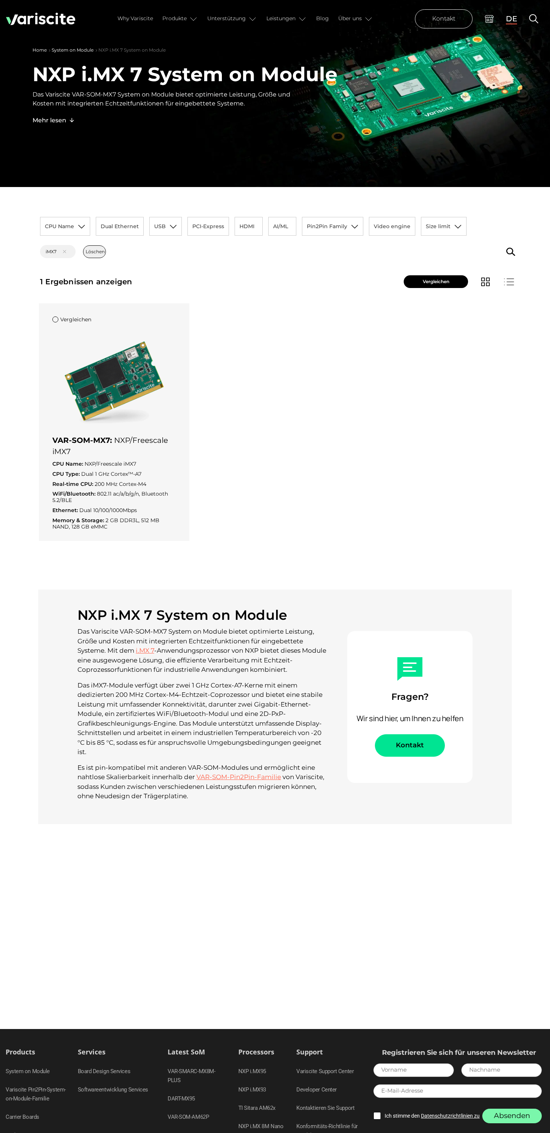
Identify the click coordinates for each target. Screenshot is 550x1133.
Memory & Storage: (79, 520)
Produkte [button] (174, 18)
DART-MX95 (181, 1098)
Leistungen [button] (281, 18)
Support (309, 1052)
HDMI (246, 226)
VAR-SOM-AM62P (188, 1117)
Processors (256, 1052)
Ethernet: (65, 510)
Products (20, 1052)
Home (40, 50)
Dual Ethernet (120, 226)
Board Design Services (104, 1071)
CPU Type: (66, 474)
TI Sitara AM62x (256, 1108)
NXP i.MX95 (252, 1071)
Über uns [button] (350, 18)
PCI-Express (208, 226)
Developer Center (316, 1089)
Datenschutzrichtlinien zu (450, 1116)
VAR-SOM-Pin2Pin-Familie (238, 777)
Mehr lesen (49, 120)
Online (489, 19)
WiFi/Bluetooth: (74, 494)
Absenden (512, 1115)
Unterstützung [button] (226, 18)
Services (92, 1052)
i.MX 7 (145, 650)
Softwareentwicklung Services (113, 1089)
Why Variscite (135, 18)
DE (511, 18)
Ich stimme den (432, 1116)
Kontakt (443, 18)
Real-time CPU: (73, 484)
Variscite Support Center (325, 1071)
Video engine (392, 226)
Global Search (533, 19)
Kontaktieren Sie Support (325, 1108)
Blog (322, 18)
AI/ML (280, 226)
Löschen (95, 251)
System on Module (73, 50)
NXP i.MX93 (252, 1089)
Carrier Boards (22, 1117)
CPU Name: (68, 464)
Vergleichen (436, 281)
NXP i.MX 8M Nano (261, 1126)
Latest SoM (186, 1052)
